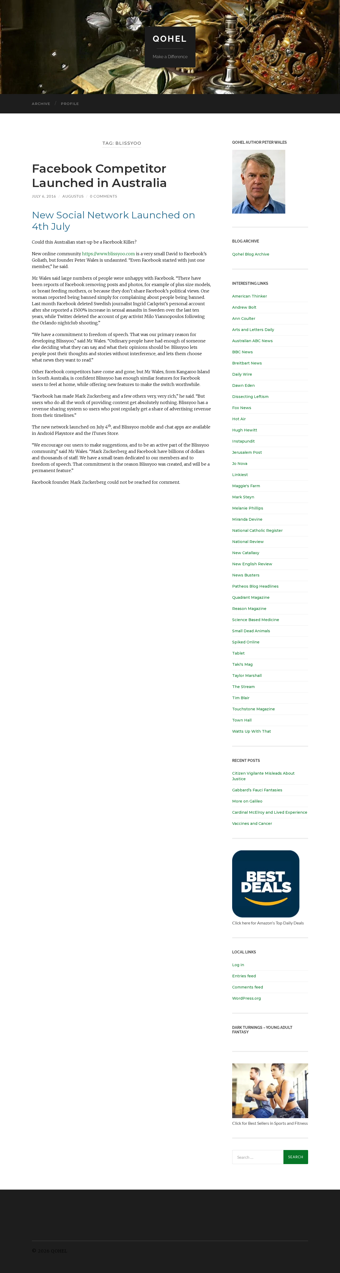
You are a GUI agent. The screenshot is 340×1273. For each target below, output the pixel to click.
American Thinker (249, 296)
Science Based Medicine (255, 619)
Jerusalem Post (247, 452)
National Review (248, 541)
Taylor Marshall (247, 675)
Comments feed (247, 987)
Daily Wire (242, 374)
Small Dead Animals (251, 631)
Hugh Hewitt (244, 430)
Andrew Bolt (244, 307)
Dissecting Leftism (250, 396)
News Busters (246, 575)
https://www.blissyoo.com (108, 253)
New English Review (252, 564)
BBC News (242, 352)
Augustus (73, 196)
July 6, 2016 (44, 196)
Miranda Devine (247, 519)
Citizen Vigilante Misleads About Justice (263, 776)
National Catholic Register (257, 530)
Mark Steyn (243, 497)
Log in (238, 964)
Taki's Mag (242, 664)
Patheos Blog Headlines (255, 586)
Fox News (241, 407)
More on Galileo (247, 801)
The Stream (243, 686)
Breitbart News (247, 363)
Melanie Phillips (247, 508)
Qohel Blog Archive (250, 254)
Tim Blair (240, 697)
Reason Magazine (249, 608)
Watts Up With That (251, 731)
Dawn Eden (243, 385)
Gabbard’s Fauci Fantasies (257, 790)
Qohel (170, 39)
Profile (70, 103)
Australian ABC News (252, 340)
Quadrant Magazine (251, 597)
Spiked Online (246, 642)
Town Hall (242, 720)
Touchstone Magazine (253, 709)
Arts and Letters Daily (253, 329)
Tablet (238, 653)
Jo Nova (239, 463)
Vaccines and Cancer (252, 823)
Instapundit (243, 441)
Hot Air (239, 419)
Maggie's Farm (246, 485)
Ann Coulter (243, 318)
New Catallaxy (245, 552)
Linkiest (240, 474)
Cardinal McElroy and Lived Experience (269, 812)
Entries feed (244, 976)
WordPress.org (246, 998)
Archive (41, 103)
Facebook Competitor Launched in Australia (99, 175)
